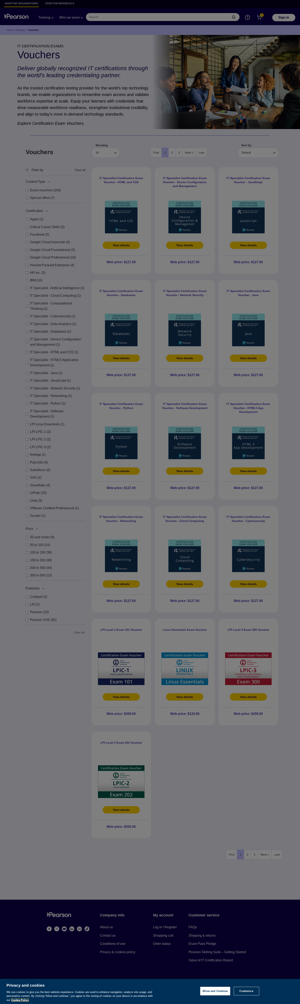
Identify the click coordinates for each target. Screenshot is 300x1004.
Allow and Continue (215, 991)
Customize (246, 991)
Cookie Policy (20, 999)
